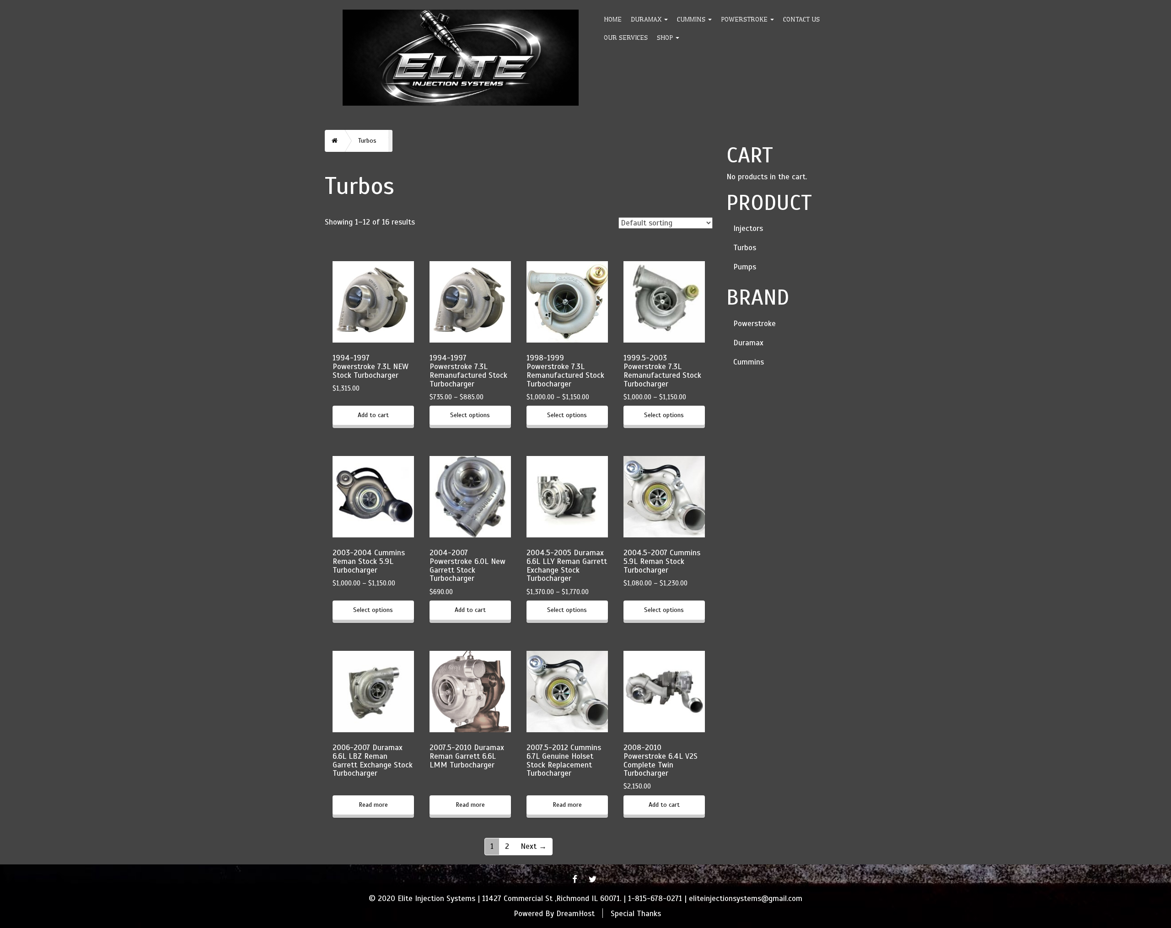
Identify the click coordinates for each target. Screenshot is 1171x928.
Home (613, 19)
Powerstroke (745, 19)
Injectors (748, 228)
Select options (470, 415)
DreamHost (575, 913)
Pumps (744, 267)
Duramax (647, 19)
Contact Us (801, 19)
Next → (534, 846)
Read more (373, 805)
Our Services (626, 37)
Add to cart (373, 415)
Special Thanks (636, 913)
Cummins (692, 19)
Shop (666, 37)
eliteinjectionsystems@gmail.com (745, 898)
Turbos (744, 247)
